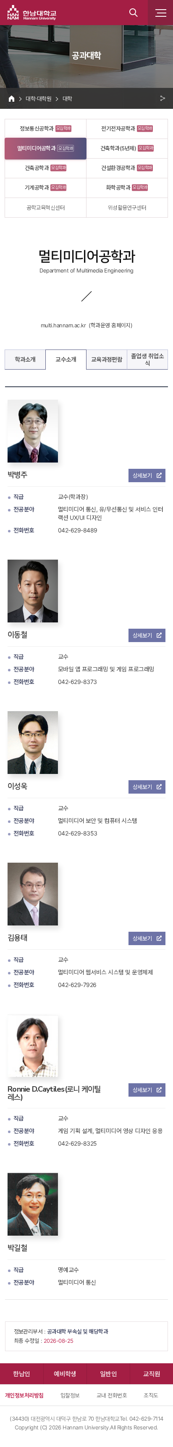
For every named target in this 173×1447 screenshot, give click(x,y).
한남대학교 (32, 12)
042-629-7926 (77, 984)
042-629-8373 (77, 681)
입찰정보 (70, 1395)
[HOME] (11, 98)
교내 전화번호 (112, 1395)
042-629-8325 (77, 1143)
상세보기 (142, 475)
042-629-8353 (77, 833)
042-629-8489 (77, 530)
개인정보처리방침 (24, 1395)
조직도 (151, 1395)
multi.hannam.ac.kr (63, 325)
